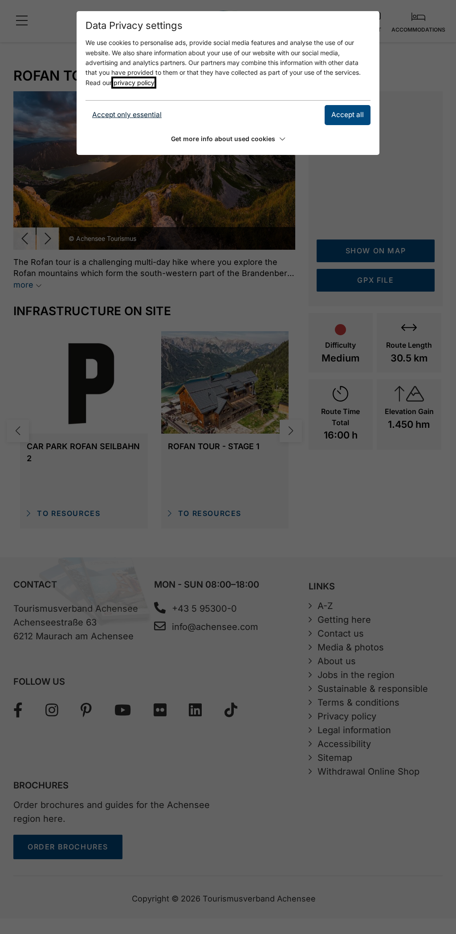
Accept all (347, 114)
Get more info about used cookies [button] (223, 138)
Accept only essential (127, 114)
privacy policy (134, 82)
